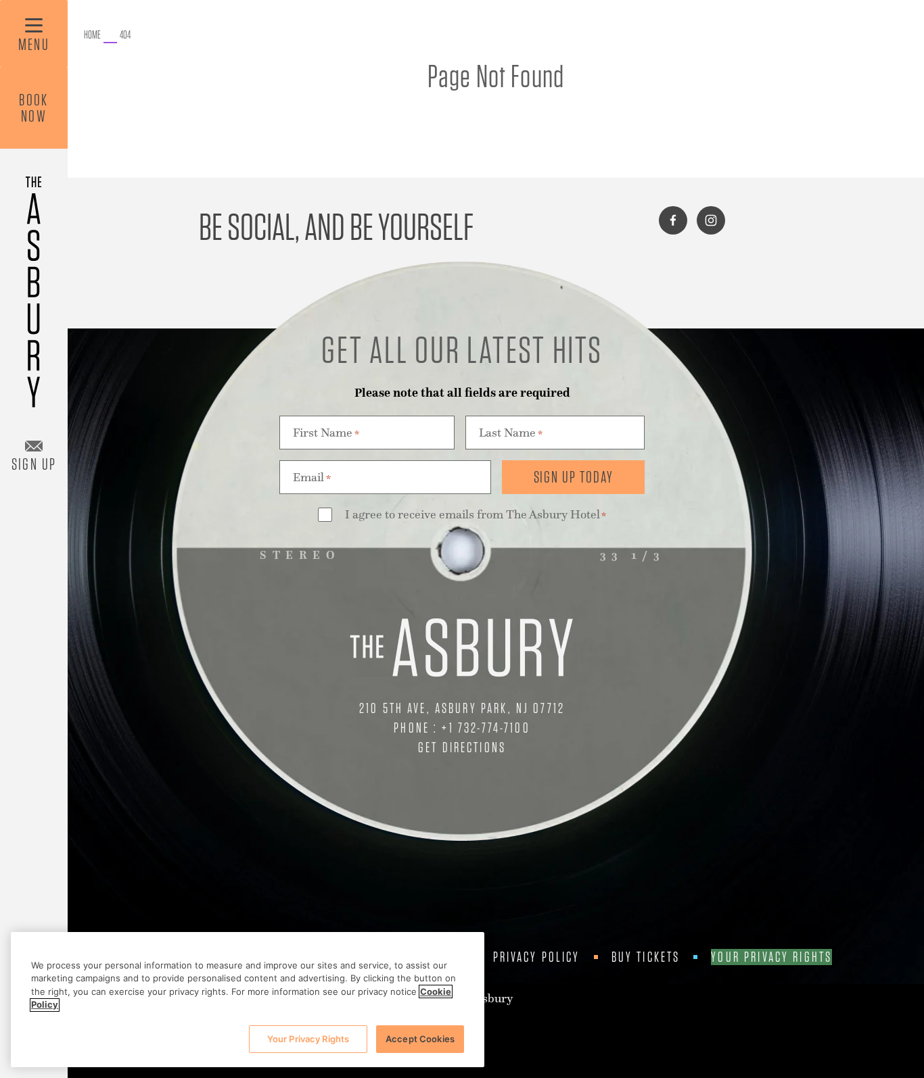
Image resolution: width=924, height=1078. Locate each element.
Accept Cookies (420, 1038)
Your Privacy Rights (771, 957)
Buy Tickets (645, 957)
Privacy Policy (536, 957)
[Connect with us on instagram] (711, 220)
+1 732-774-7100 (486, 727)
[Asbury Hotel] (34, 285)
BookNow (34, 108)
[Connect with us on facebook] (673, 220)
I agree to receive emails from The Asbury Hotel (475, 515)
